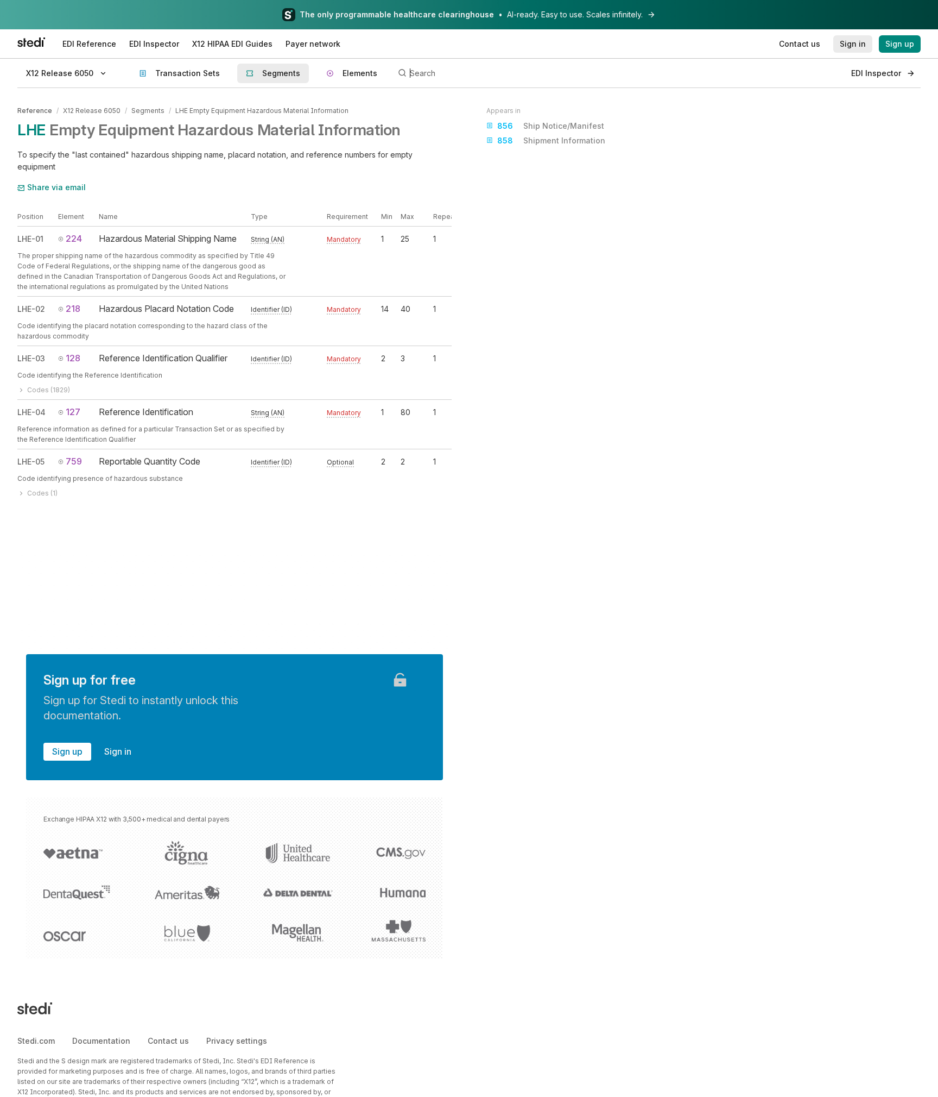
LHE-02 (31, 309)
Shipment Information (551, 140)
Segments (147, 110)
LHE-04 (31, 412)
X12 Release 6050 (92, 110)
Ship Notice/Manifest (550, 125)
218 (73, 308)
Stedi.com (36, 1040)
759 (74, 461)
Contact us (168, 1040)
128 (73, 358)
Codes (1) (42, 493)
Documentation (101, 1040)
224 (74, 238)
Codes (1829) (48, 390)
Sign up (67, 751)
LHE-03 (31, 358)
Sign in (117, 751)
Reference (34, 110)
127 (73, 411)
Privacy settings (236, 1040)
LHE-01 (30, 238)
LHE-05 (31, 461)
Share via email (56, 187)
